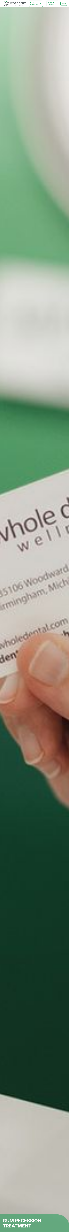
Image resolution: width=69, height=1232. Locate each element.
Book (34, 3)
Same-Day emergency (52, 3)
